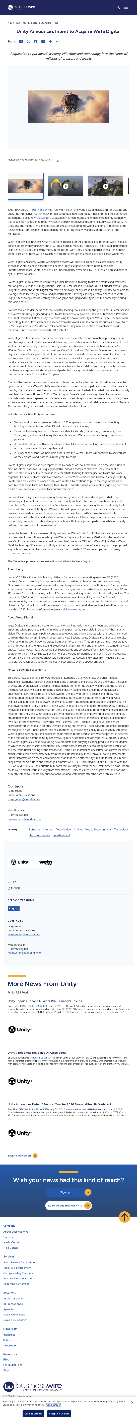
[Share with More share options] (57, 41)
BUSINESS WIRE (41, 209)
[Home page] (21, 7)
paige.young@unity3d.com (24, 799)
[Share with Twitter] (28, 41)
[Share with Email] (43, 41)
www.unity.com (77, 609)
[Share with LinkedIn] (21, 41)
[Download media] (58, 160)
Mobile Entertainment (98, 829)
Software (34, 829)
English (13, 908)
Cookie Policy (53, 1404)
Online (78, 829)
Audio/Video (63, 829)
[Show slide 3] (105, 186)
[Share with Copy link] (50, 41)
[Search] (118, 7)
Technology (121, 829)
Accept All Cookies (59, 1413)
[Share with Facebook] (35, 41)
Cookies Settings (33, 1413)
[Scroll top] (124, 1217)
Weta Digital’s (42, 217)
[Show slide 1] (26, 186)
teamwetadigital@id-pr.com (24, 819)
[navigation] (126, 7)
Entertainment (61, 835)
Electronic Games (39, 835)
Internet (48, 829)
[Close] (132, 1402)
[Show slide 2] (66, 186)
